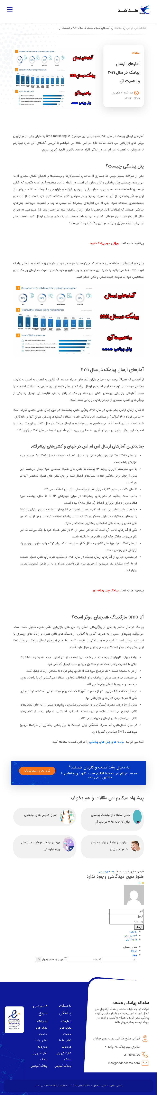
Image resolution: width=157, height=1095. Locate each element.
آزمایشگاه (66, 1021)
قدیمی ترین (130, 935)
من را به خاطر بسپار (53, 959)
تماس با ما (65, 1040)
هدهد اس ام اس (136, 28)
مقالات (118, 28)
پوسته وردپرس (107, 872)
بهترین (133, 931)
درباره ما (66, 1047)
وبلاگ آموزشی (62, 1066)
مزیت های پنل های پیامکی (106, 741)
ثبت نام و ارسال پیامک (37, 770)
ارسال (139, 927)
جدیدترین (131, 939)
